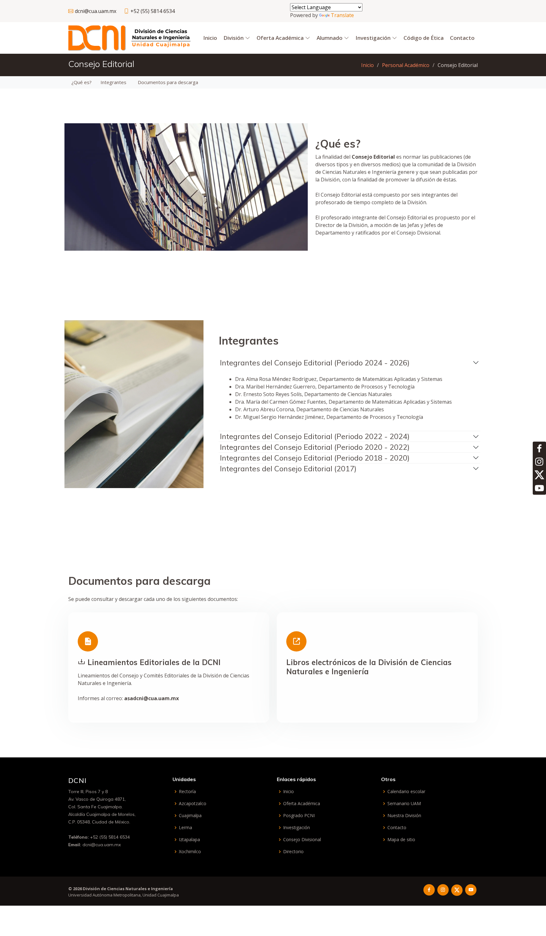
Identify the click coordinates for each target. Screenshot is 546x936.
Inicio (210, 37)
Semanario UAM (404, 803)
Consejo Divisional (302, 839)
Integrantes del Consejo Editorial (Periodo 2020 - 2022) (315, 447)
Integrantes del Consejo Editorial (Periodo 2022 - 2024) (315, 436)
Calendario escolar (406, 791)
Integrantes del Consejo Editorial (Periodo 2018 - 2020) (315, 457)
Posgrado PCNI (299, 815)
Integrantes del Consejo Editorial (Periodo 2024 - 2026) (315, 362)
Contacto (396, 827)
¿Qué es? (81, 82)
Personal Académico (405, 65)
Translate (342, 15)
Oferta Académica (301, 803)
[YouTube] (539, 488)
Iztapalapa (189, 839)
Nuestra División (404, 815)
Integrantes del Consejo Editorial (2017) (288, 468)
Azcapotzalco (192, 803)
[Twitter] (539, 474)
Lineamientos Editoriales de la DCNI (154, 662)
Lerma (185, 827)
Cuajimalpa (190, 815)
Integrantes (113, 82)
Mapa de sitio (401, 839)
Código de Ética (423, 37)
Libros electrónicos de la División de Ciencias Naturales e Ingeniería (369, 667)
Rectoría (187, 791)
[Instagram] (539, 461)
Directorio (293, 851)
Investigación (296, 827)
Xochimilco (190, 851)
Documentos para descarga (168, 82)
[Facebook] (539, 448)
